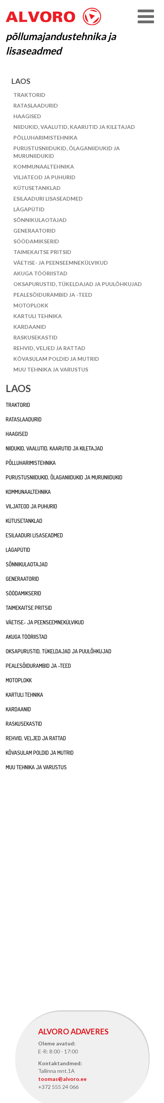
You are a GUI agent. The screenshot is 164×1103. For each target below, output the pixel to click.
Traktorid (29, 95)
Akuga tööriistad (40, 273)
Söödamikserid (36, 241)
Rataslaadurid (35, 105)
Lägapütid (29, 209)
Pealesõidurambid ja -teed (52, 294)
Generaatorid (34, 230)
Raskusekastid (35, 337)
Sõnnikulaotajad (40, 220)
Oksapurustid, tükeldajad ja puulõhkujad (77, 284)
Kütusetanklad (37, 188)
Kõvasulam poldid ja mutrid (56, 358)
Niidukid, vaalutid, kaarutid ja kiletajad (74, 127)
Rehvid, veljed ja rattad (49, 348)
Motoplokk (30, 305)
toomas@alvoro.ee (62, 1079)
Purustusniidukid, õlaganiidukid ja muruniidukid (66, 152)
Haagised (27, 116)
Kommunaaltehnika (43, 166)
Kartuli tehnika (37, 316)
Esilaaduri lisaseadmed (48, 198)
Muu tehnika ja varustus (50, 369)
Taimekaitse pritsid (42, 252)
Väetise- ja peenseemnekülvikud (60, 262)
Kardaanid (29, 326)
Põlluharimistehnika (45, 137)
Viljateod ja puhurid (44, 177)
